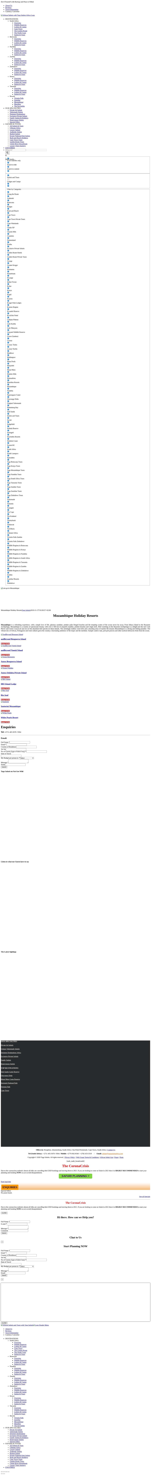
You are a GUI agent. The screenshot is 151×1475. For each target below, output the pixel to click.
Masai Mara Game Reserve (10, 1079)
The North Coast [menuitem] (20, 1352)
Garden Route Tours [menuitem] (17, 1461)
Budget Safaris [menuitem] (15, 1453)
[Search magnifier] (7, 153)
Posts (121, 1157)
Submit (4, 767)
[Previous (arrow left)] (2, 1473)
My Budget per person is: (10, 758)
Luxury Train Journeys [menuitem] (18, 1465)
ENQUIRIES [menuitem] (10, 1467)
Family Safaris (6, 1060)
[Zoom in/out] (8, 1471)
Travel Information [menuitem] (11, 1333)
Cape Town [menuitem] (18, 1348)
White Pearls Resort (9, 717)
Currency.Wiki (144, 1320)
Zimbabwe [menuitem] (13, 1386)
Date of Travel (6, 754)
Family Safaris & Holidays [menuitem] (19, 1438)
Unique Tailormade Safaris (10, 1049)
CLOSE (4, 1213)
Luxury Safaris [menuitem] (15, 1449)
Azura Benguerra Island (11, 661)
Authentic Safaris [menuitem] (16, 1451)
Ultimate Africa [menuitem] (15, 1447)
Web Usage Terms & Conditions (87, 1157)
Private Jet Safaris (7, 1045)
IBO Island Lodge (8, 684)
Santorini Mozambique (11, 706)
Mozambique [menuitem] (18, 1422)
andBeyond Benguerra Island (13, 639)
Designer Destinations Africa (11, 1053)
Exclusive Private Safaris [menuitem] (18, 1436)
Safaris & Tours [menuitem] (19, 1354)
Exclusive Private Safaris (9, 1056)
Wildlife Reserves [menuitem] (20, 1344)
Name (3, 765)
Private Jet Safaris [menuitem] (16, 1430)
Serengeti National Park (9, 1083)
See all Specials (144, 1196)
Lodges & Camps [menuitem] (20, 1346)
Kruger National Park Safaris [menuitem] (20, 1455)
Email (3, 744)
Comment (4, 1231)
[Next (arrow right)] (4, 1473)
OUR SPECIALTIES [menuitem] (13, 1428)
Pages (116, 1157)
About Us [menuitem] (8, 1329)
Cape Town (5, 1090)
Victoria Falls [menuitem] (18, 1418)
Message (4, 762)
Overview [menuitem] (17, 1342)
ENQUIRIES (10, 1187)
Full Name (5, 742)
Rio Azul (4, 695)
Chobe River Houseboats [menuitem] (18, 1463)
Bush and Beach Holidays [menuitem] (19, 1457)
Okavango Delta (6, 1076)
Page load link (6, 1182)
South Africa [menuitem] (14, 1340)
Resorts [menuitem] (12, 1416)
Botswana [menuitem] (13, 1356)
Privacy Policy (70, 1157)
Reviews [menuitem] (8, 1331)
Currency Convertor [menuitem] (12, 1335)
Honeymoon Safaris (8, 1064)
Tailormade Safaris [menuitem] (16, 1432)
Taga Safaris (26, 610)
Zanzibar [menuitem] (17, 1420)
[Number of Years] (14, 1116)
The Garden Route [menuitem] (20, 1350)
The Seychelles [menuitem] (19, 1426)
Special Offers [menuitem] (15, 1442)
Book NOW (5, 644)
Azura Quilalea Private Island (14, 673)
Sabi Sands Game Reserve (10, 1072)
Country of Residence (8, 747)
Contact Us (111, 1150)
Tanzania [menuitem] (13, 1406)
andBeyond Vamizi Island (12, 650)
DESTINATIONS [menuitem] (11, 1338)
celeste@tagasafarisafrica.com (112, 1154)
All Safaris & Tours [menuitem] (16, 1445)
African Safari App (106, 1157)
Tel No (3, 749)
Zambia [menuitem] (12, 1376)
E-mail (4, 1224)
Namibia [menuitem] (13, 1366)
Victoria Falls (5, 1087)
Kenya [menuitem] (12, 1396)
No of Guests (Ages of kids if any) (13, 751)
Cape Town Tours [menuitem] (16, 1459)
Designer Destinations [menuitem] (17, 1434)
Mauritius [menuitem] (17, 1424)
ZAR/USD (6, 1320)
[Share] (4, 1471)
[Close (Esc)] (2, 1471)
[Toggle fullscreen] (6, 1471)
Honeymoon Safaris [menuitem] (17, 1440)
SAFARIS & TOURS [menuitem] (13, 1444)
